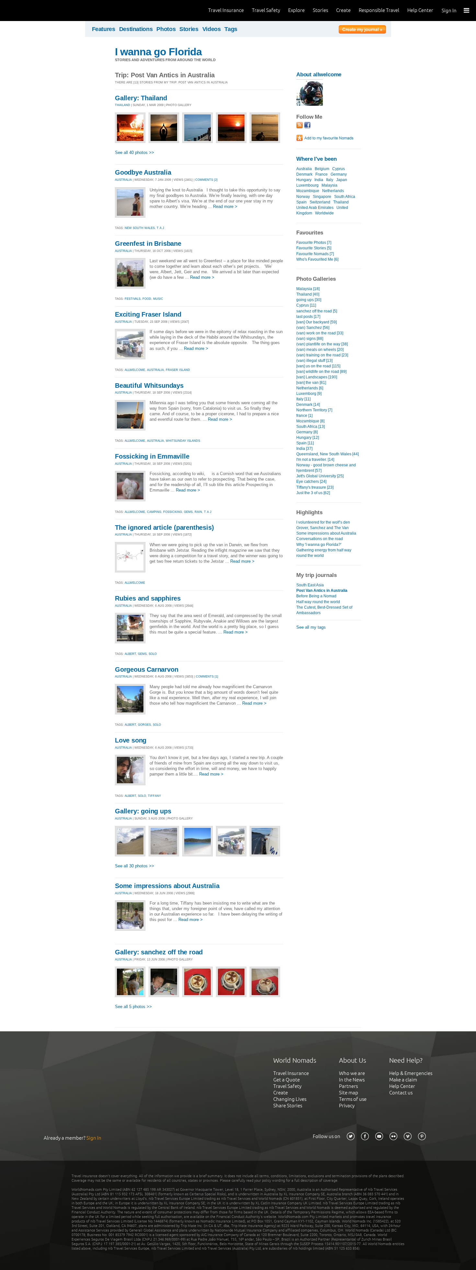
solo (153, 654)
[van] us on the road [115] (318, 366)
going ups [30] (308, 300)
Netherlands (333, 191)
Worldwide (324, 213)
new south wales (140, 228)
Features (103, 29)
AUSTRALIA (123, 179)
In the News (352, 1079)
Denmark (304, 174)
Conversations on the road (319, 539)
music (158, 298)
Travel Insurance (226, 10)
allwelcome (135, 370)
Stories (320, 10)
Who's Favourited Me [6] (317, 259)
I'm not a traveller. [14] (315, 459)
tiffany (154, 796)
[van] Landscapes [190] (316, 377)
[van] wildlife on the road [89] (321, 371)
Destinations (136, 29)
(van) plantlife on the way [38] (322, 344)
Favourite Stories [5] (313, 248)
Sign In (449, 10)
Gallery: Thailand (141, 98)
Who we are (352, 1073)
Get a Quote (286, 1079)
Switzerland (320, 202)
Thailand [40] (307, 294)
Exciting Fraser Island (148, 314)
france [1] (304, 415)
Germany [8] (307, 432)
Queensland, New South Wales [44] (327, 454)
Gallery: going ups (143, 811)
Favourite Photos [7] (313, 242)
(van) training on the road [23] (322, 355)
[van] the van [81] (311, 382)
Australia (304, 169)
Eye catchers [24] (311, 481)
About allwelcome (318, 74)
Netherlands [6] (309, 388)
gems (188, 512)
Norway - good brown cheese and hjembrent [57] (326, 468)
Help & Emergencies (410, 1073)
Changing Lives (289, 1099)
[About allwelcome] (309, 104)
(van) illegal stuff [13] (314, 360)
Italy (329, 180)
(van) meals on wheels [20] (320, 349)
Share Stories (287, 1105)
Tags (230, 29)
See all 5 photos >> (133, 1006)
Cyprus (338, 169)
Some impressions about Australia (167, 885)
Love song (130, 740)
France (321, 174)
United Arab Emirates (315, 207)
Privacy (347, 1105)
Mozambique (307, 191)
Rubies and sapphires (148, 598)
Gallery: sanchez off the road (159, 952)
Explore (296, 10)
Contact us (401, 1092)
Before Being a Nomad (316, 596)
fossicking (172, 512)
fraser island (178, 370)
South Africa (344, 196)
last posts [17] (308, 316)
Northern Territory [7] (314, 410)
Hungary (304, 180)
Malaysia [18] (308, 289)
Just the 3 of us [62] (313, 493)
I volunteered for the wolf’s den (323, 522)
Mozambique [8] (310, 421)
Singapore (322, 196)
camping (154, 512)
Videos (211, 29)
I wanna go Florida (158, 52)
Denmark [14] (308, 404)
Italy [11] (303, 399)
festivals (133, 298)
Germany (339, 174)
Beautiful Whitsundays (149, 385)
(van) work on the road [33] (319, 333)
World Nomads (34, 10)
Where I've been (316, 159)
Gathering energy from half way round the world (323, 553)
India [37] (304, 448)
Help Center (420, 10)
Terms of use (353, 1099)
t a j (160, 228)
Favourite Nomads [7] (315, 254)
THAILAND (122, 105)
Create (343, 10)
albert (130, 654)
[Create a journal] (362, 30)
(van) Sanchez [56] (312, 327)
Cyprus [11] (306, 305)
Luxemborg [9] (309, 393)
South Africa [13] (310, 426)
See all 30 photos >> (134, 865)
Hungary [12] (307, 437)
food (146, 298)
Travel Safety (266, 10)
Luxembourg (307, 185)
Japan (341, 180)
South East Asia (310, 585)
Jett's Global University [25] (320, 476)
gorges (144, 724)
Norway (303, 196)
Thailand (341, 202)
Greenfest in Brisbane (148, 243)
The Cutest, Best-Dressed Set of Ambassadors (324, 610)
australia (155, 370)
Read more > (225, 206)
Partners (348, 1086)
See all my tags (311, 627)
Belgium (322, 169)
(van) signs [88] (309, 338)
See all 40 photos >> (134, 152)
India (318, 180)
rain (198, 512)
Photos (166, 29)
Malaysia (329, 185)
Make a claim (403, 1079)
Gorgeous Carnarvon (146, 669)
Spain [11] (305, 443)
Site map (348, 1092)
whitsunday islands (183, 440)
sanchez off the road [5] (316, 311)
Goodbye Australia (143, 172)
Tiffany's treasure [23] (315, 487)
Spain (301, 202)
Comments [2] (206, 179)
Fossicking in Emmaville (152, 456)
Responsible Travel (379, 10)
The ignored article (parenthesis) (164, 527)
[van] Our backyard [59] (316, 322)
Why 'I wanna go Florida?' (318, 544)
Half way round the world (318, 602)
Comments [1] (207, 676)
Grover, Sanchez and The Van (322, 528)
